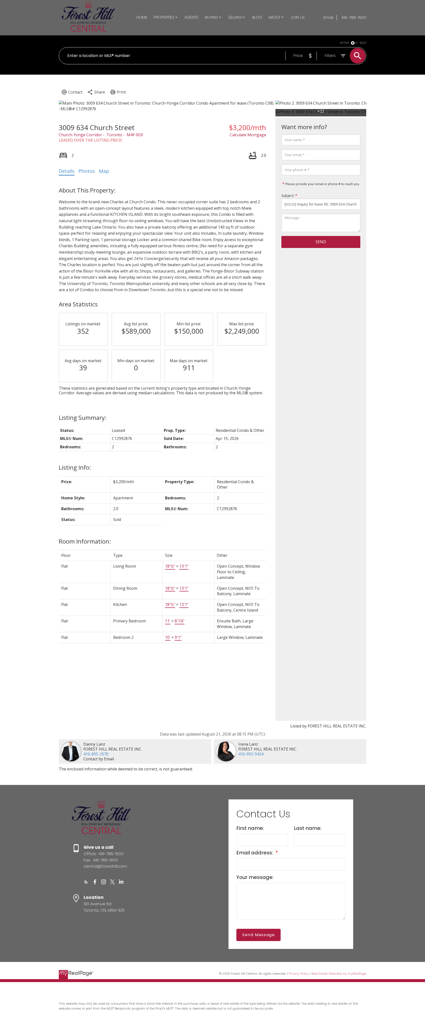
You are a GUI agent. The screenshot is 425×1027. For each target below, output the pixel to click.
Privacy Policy (299, 974)
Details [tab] (67, 171)
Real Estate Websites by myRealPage (339, 974)
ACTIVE (344, 43)
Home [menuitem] (142, 17)
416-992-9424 (250, 754)
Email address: (255, 852)
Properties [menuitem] (164, 17)
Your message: (254, 877)
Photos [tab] (86, 171)
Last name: (307, 828)
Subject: (287, 195)
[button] (86, 881)
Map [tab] (104, 171)
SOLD (363, 43)
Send (321, 242)
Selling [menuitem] (235, 17)
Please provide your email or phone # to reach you (321, 184)
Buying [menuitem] (211, 17)
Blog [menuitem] (257, 17)
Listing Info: (75, 467)
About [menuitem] (274, 17)
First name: (250, 828)
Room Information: (85, 541)
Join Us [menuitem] (298, 17)
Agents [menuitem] (191, 17)
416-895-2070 (95, 754)
